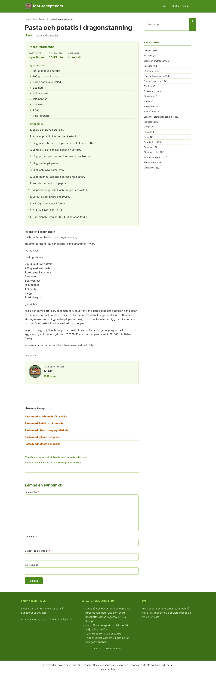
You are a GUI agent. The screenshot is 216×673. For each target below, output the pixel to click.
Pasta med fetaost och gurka (42, 437)
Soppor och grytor (153, 157)
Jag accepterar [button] (108, 668)
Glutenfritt (149, 96)
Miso (88, 608)
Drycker (148, 65)
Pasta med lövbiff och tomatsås (44, 423)
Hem (163, 6)
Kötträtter (149, 111)
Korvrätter (149, 106)
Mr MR (48, 371)
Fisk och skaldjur (152, 81)
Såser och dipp (151, 152)
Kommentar (32, 492)
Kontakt (98, 648)
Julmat (147, 101)
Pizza (146, 137)
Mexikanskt (150, 121)
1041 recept (50, 376)
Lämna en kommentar (47, 35)
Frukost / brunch (152, 91)
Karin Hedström (94, 633)
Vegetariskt (149, 167)
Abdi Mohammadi (95, 612)
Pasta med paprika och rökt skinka (46, 416)
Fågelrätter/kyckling (154, 76)
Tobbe (89, 637)
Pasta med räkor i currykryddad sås (47, 430)
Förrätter (148, 86)
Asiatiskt (148, 50)
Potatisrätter (150, 142)
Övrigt (147, 127)
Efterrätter (149, 71)
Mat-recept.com (48, 6)
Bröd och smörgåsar (154, 60)
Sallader (148, 147)
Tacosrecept (150, 162)
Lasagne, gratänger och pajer (159, 116)
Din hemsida (31, 565)
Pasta (34, 19)
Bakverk (148, 55)
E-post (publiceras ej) (37, 550)
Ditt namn (31, 536)
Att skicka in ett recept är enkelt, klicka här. (47, 619)
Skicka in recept (180, 6)
